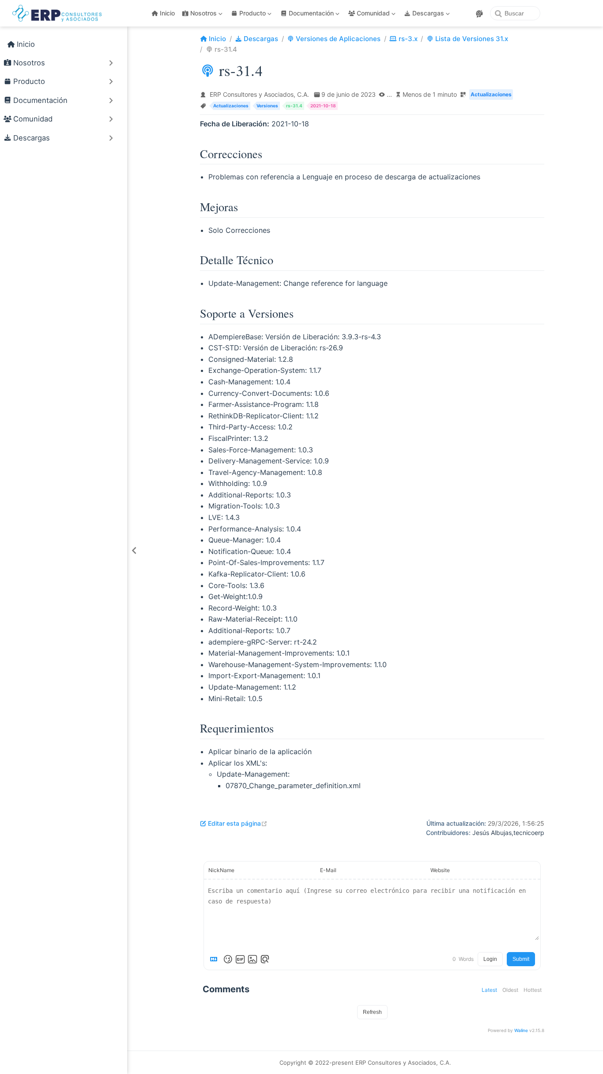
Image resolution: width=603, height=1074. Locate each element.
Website (440, 870)
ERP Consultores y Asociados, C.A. (259, 94)
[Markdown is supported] (215, 959)
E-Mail (328, 870)
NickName (221, 870)
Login (490, 959)
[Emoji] (227, 959)
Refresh (372, 1012)
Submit (521, 959)
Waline (521, 1030)
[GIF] (240, 959)
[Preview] (265, 959)
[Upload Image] (252, 959)
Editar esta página (238, 823)
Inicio (167, 13)
